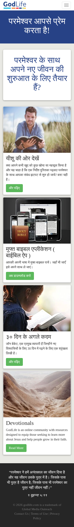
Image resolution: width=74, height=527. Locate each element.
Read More (16, 448)
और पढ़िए (14, 188)
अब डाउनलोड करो (20, 275)
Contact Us (21, 513)
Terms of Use (39, 513)
